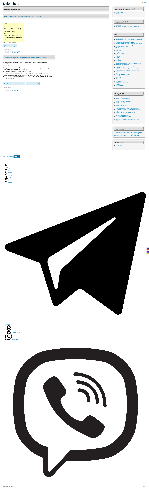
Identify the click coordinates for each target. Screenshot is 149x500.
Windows (117, 13)
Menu (116, 80)
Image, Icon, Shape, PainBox (122, 75)
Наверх (144, 486)
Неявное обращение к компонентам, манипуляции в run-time (129, 40)
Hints (116, 78)
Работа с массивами (120, 105)
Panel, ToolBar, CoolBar (121, 59)
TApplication (118, 47)
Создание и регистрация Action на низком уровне (25, 57)
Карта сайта (118, 145)
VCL (18, 51)
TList (138, 133)
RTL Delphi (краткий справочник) (124, 116)
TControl (139, 135)
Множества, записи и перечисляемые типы (127, 108)
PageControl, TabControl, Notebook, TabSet (126, 66)
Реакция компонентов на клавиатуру (125, 42)
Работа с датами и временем (123, 101)
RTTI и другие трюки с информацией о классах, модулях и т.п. (128, 110)
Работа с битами (119, 104)
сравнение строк (117, 134)
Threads (117, 113)
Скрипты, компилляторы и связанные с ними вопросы (127, 120)
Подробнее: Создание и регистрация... (14, 84)
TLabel (117, 57)
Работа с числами (120, 102)
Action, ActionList (14, 52)
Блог (116, 147)
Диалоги (117, 71)
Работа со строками (120, 99)
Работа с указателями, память (123, 106)
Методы (121, 132)
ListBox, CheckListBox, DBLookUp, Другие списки (128, 63)
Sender (117, 132)
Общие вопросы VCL (121, 38)
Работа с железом (120, 12)
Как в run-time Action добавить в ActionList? (22, 16)
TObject (116, 135)
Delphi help (133, 134)
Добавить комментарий (10, 46)
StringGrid (118, 60)
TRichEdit (117, 56)
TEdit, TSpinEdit (119, 53)
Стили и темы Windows (121, 46)
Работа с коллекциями (121, 115)
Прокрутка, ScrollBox (121, 73)
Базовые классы (119, 118)
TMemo (117, 54)
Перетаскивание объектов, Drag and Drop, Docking (128, 43)
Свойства (125, 132)
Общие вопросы (119, 97)
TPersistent (123, 135)
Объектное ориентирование (122, 98)
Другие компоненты (120, 85)
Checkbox (118, 77)
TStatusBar (118, 50)
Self (114, 132)
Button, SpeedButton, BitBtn (122, 74)
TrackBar (117, 84)
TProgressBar (119, 52)
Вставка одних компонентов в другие (125, 45)
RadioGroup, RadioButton (121, 82)
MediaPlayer (118, 81)
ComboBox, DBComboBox (122, 64)
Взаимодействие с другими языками (125, 112)
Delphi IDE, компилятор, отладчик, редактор (127, 26)
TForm (117, 49)
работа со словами (126, 134)
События (130, 132)
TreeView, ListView (120, 61)
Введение (118, 25)
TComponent (131, 135)
